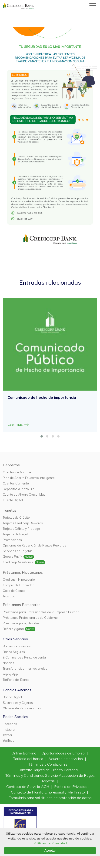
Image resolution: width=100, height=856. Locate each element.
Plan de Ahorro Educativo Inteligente (29, 478)
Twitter (7, 735)
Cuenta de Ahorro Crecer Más (24, 494)
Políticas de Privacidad (50, 843)
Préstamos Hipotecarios (23, 572)
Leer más (15, 424)
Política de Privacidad (72, 786)
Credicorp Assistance (18, 562)
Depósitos (11, 465)
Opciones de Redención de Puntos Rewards (34, 545)
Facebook (10, 724)
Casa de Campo (14, 591)
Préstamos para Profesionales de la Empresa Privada (41, 612)
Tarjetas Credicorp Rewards (23, 523)
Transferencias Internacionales (25, 668)
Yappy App (10, 674)
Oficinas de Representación (23, 708)
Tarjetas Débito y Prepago (21, 528)
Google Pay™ (12, 556)
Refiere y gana (13, 629)
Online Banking (24, 753)
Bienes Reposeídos (17, 646)
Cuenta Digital (13, 500)
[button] (41, 436)
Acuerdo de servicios (66, 758)
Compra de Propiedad (18, 585)
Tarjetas (10, 510)
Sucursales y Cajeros (18, 703)
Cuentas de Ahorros (17, 472)
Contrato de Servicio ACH (28, 786)
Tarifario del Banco (16, 680)
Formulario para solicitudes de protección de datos (50, 797)
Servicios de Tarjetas (18, 551)
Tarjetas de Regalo (16, 534)
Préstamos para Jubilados (21, 623)
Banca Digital (12, 697)
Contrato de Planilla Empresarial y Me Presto (48, 792)
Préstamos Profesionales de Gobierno (30, 617)
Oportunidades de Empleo (63, 753)
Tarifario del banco (28, 758)
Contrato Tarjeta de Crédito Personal (48, 769)
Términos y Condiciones (48, 764)
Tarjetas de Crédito (16, 517)
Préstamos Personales (21, 604)
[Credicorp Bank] (18, 6)
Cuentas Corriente (16, 483)
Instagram (10, 729)
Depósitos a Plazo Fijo (18, 489)
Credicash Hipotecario (19, 579)
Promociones (12, 540)
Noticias (8, 663)
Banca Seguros (14, 652)
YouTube (8, 740)
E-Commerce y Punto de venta (24, 657)
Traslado (9, 596)
